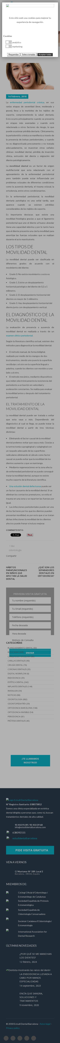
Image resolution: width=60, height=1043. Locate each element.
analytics (16, 42)
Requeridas (13, 54)
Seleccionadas (29, 54)
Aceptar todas (45, 54)
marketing (17, 46)
